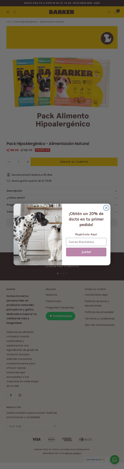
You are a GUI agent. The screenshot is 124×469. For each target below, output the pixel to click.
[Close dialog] (106, 208)
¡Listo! (86, 252)
